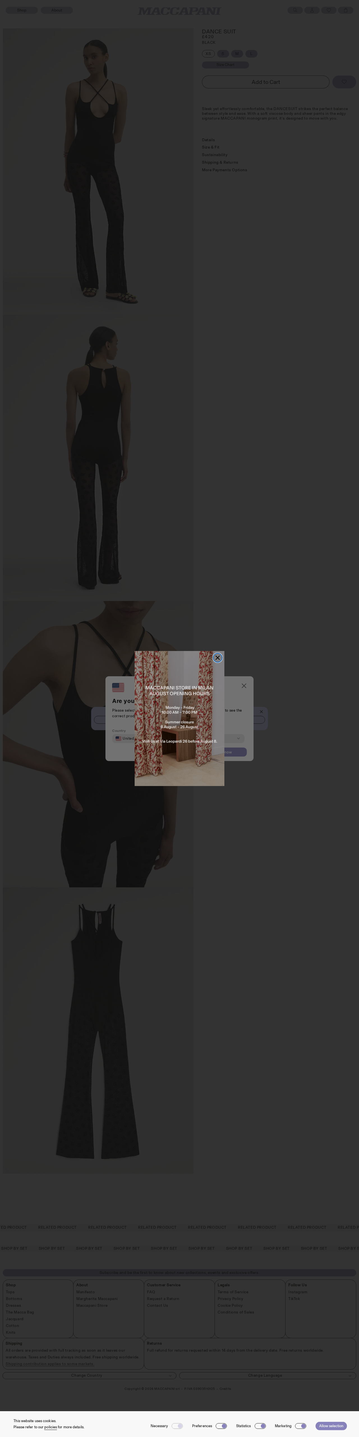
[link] (179, 718)
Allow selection (331, 1426)
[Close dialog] (217, 657)
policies (50, 1427)
